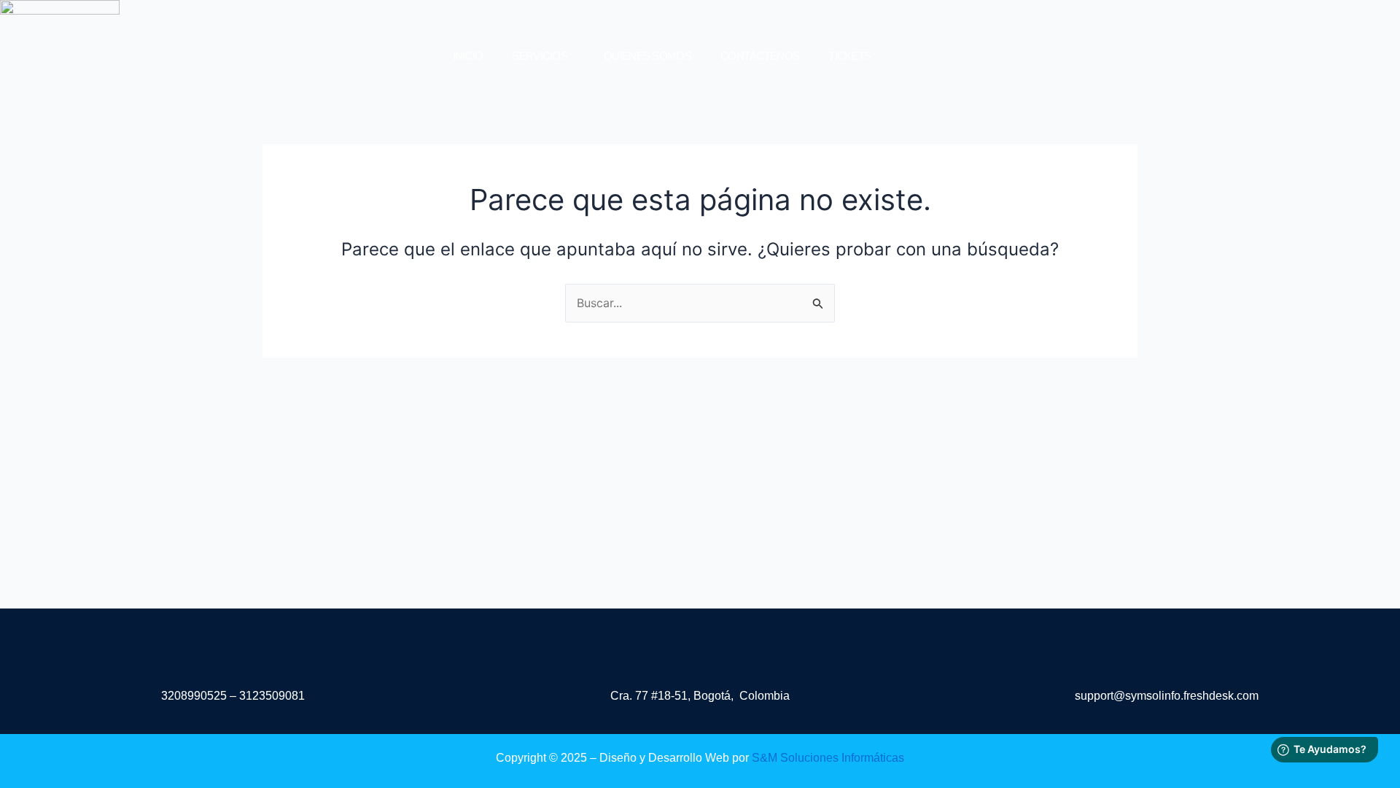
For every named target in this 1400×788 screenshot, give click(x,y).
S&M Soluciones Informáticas (828, 758)
